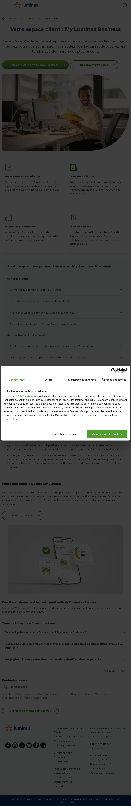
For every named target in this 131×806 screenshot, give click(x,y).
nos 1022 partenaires (25, 396)
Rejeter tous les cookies (65, 433)
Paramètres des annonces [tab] (81, 379)
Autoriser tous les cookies (107, 433)
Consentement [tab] (17, 379)
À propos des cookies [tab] (114, 379)
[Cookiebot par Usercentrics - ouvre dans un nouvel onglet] (113, 370)
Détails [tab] (48, 379)
